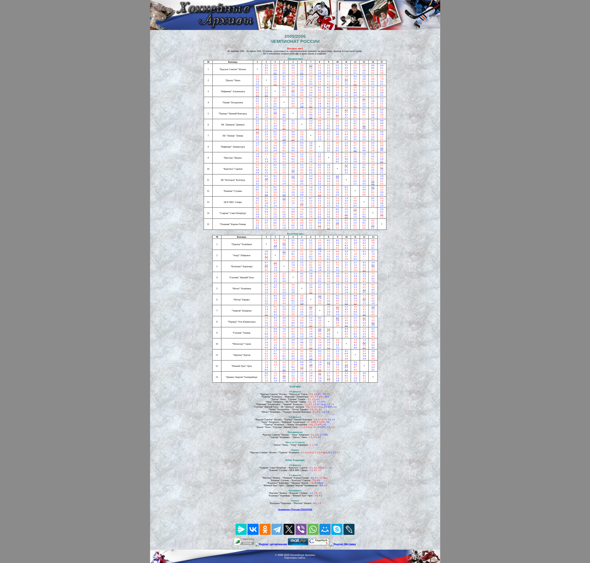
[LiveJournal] (348, 529)
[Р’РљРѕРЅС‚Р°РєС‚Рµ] (253, 529)
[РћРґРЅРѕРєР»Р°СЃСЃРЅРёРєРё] (265, 529)
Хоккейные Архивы (302, 555)
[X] (289, 529)
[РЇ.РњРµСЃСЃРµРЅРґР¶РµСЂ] (241, 529)
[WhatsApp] (313, 529)
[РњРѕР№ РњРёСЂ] (324, 529)
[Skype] (336, 529)
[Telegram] (277, 529)
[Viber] (301, 529)
